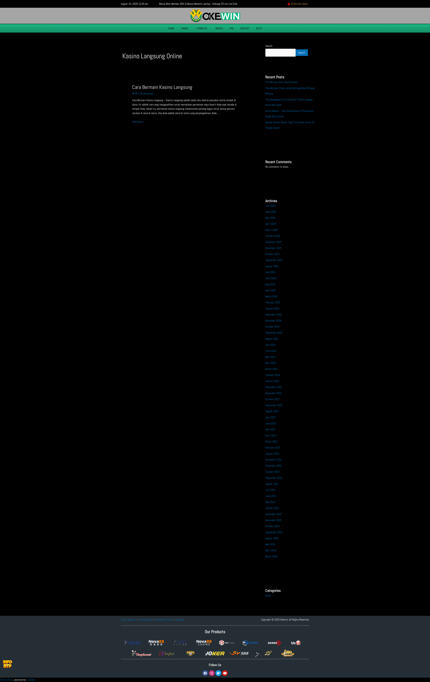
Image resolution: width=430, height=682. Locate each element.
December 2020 (273, 514)
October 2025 (272, 254)
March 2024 (271, 369)
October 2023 (272, 399)
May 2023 (270, 429)
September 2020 (273, 532)
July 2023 (270, 417)
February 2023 (272, 447)
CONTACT (244, 28)
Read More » (138, 121)
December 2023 (273, 387)
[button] (185, 28)
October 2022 (272, 472)
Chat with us (6, 679)
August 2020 (271, 538)
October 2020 (272, 526)
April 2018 (270, 550)
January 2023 (272, 453)
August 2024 (271, 338)
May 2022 (270, 502)
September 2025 (273, 260)
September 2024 (273, 332)
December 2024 (273, 314)
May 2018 (270, 544)
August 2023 (271, 411)
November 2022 (273, 465)
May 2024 (270, 357)
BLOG (259, 28)
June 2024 (270, 351)
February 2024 (272, 375)
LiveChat (30, 679)
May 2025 (270, 284)
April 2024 (270, 363)
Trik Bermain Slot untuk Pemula (281, 82)
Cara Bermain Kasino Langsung (162, 87)
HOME (171, 28)
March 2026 (271, 230)
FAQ (231, 28)
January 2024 (272, 381)
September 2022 (273, 478)
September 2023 (273, 405)
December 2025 (273, 242)
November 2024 (273, 320)
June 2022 (270, 496)
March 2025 (271, 296)
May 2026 (270, 218)
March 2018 (271, 556)
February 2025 (272, 302)
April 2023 (270, 435)
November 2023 (273, 393)
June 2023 (270, 423)
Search (268, 46)
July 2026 (270, 205)
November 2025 (273, 248)
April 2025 (270, 290)
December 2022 (273, 459)
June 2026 (270, 212)
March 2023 (271, 441)
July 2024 (270, 345)
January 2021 (272, 508)
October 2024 (272, 326)
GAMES (184, 28)
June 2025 (270, 278)
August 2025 (271, 266)
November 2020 (273, 520)
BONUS (219, 28)
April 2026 (270, 224)
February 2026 (272, 236)
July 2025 (270, 272)
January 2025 (272, 308)
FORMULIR (202, 28)
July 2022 (270, 490)
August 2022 (271, 484)
